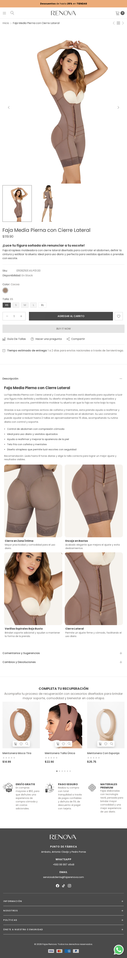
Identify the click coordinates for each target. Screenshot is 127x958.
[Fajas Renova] (63, 13)
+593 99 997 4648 (63, 864)
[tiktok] (63, 885)
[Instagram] (69, 885)
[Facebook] (57, 885)
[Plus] (21, 316)
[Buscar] (12, 13)
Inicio (5, 23)
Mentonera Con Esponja (103, 753)
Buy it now (63, 328)
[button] (118, 107)
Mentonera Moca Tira (16, 753)
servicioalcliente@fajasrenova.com (63, 877)
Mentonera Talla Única (60, 753)
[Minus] (7, 316)
